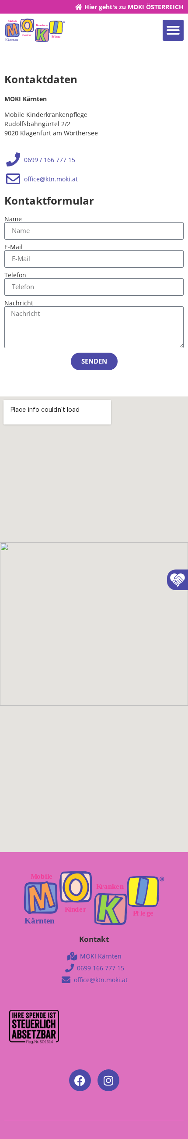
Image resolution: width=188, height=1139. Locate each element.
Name (13, 219)
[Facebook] (80, 1080)
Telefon (15, 275)
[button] (173, 30)
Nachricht (18, 303)
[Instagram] (108, 1080)
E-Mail (13, 247)
